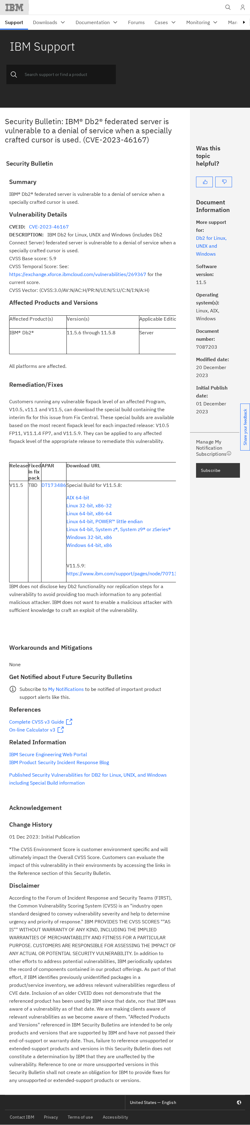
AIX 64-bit (77, 497)
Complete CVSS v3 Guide (36, 722)
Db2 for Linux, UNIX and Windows (211, 246)
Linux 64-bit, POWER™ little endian (104, 521)
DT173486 (53, 485)
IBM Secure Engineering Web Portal (48, 754)
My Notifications (66, 689)
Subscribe (210, 470)
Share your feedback (245, 427)
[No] (223, 182)
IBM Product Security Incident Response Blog (59, 762)
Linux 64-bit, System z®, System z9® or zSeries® (118, 529)
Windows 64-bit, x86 (89, 545)
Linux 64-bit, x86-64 (89, 513)
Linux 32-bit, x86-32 (89, 505)
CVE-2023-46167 (49, 227)
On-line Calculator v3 (32, 730)
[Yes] (204, 182)
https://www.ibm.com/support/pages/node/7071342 (125, 573)
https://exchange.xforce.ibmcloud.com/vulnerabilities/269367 (77, 274)
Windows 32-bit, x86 (89, 537)
